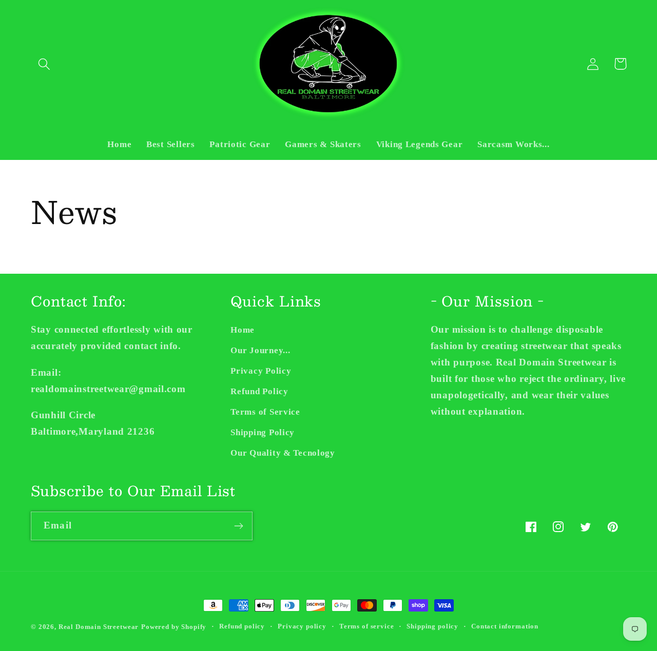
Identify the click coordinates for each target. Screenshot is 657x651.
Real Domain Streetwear (99, 626)
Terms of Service (265, 412)
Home (242, 330)
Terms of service (366, 626)
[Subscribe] (238, 526)
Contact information (504, 626)
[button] (44, 63)
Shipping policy (432, 626)
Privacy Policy (260, 371)
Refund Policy (259, 391)
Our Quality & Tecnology (282, 453)
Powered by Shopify (173, 626)
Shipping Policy (262, 432)
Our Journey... (260, 350)
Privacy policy (302, 626)
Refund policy (242, 626)
